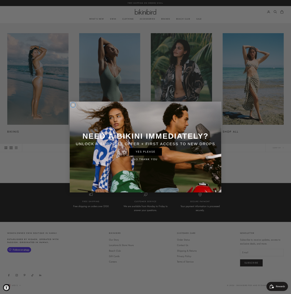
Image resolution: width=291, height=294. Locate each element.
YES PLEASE (146, 151)
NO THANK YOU (146, 159)
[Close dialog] (73, 105)
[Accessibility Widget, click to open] (6, 287)
